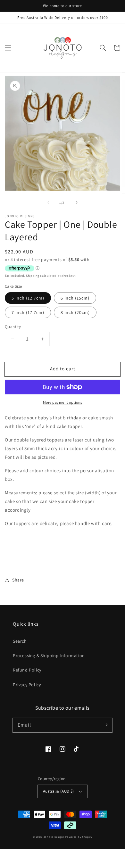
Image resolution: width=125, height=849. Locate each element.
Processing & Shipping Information (49, 655)
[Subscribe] (105, 725)
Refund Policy (27, 670)
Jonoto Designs (54, 836)
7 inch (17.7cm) (28, 312)
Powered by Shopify (78, 836)
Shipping (32, 276)
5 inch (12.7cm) (28, 298)
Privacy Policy (27, 685)
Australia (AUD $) (58, 791)
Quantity (13, 326)
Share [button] (18, 580)
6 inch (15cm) (75, 298)
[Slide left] (48, 202)
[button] (8, 48)
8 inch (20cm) (75, 312)
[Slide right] (77, 202)
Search (20, 641)
